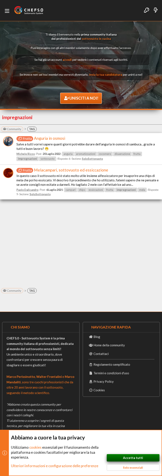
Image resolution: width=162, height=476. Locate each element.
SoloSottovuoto (92, 158)
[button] (7, 10)
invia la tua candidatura (105, 74)
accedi (67, 59)
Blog (96, 337)
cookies (35, 447)
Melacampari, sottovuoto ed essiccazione (65, 169)
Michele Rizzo (25, 154)
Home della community (109, 345)
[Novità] (155, 10)
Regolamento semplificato (111, 364)
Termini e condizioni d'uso (111, 373)
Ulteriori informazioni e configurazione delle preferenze (54, 466)
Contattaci (101, 354)
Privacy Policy (103, 381)
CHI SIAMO (20, 327)
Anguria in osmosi (44, 138)
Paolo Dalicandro (27, 189)
